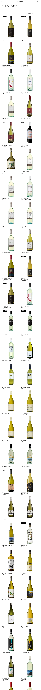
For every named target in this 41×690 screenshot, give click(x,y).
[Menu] (1, 1)
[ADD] (18, 63)
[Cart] (40, 1)
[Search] (3, 1)
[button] (33, 13)
